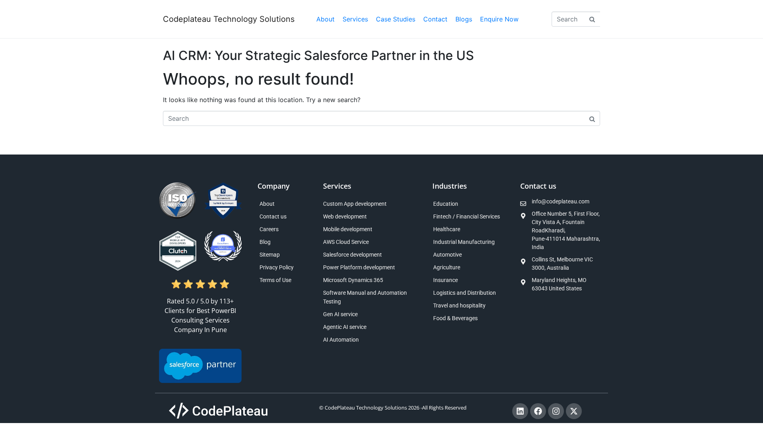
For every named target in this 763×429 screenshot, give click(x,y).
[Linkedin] (520, 411)
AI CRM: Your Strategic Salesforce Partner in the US (318, 55)
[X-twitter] (574, 411)
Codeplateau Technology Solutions (228, 19)
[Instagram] (556, 411)
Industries (449, 186)
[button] (355, 19)
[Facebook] (538, 411)
